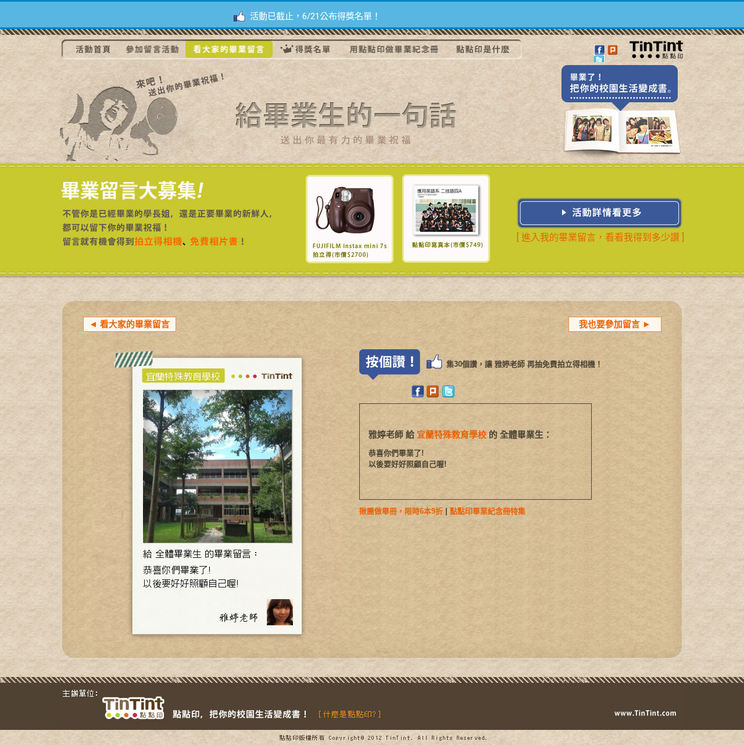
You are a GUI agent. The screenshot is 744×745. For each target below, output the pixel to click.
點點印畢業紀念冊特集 (487, 511)
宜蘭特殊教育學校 (452, 434)
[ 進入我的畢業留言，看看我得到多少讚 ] (600, 237)
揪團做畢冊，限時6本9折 (401, 511)
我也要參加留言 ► (615, 324)
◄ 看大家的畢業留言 (129, 324)
